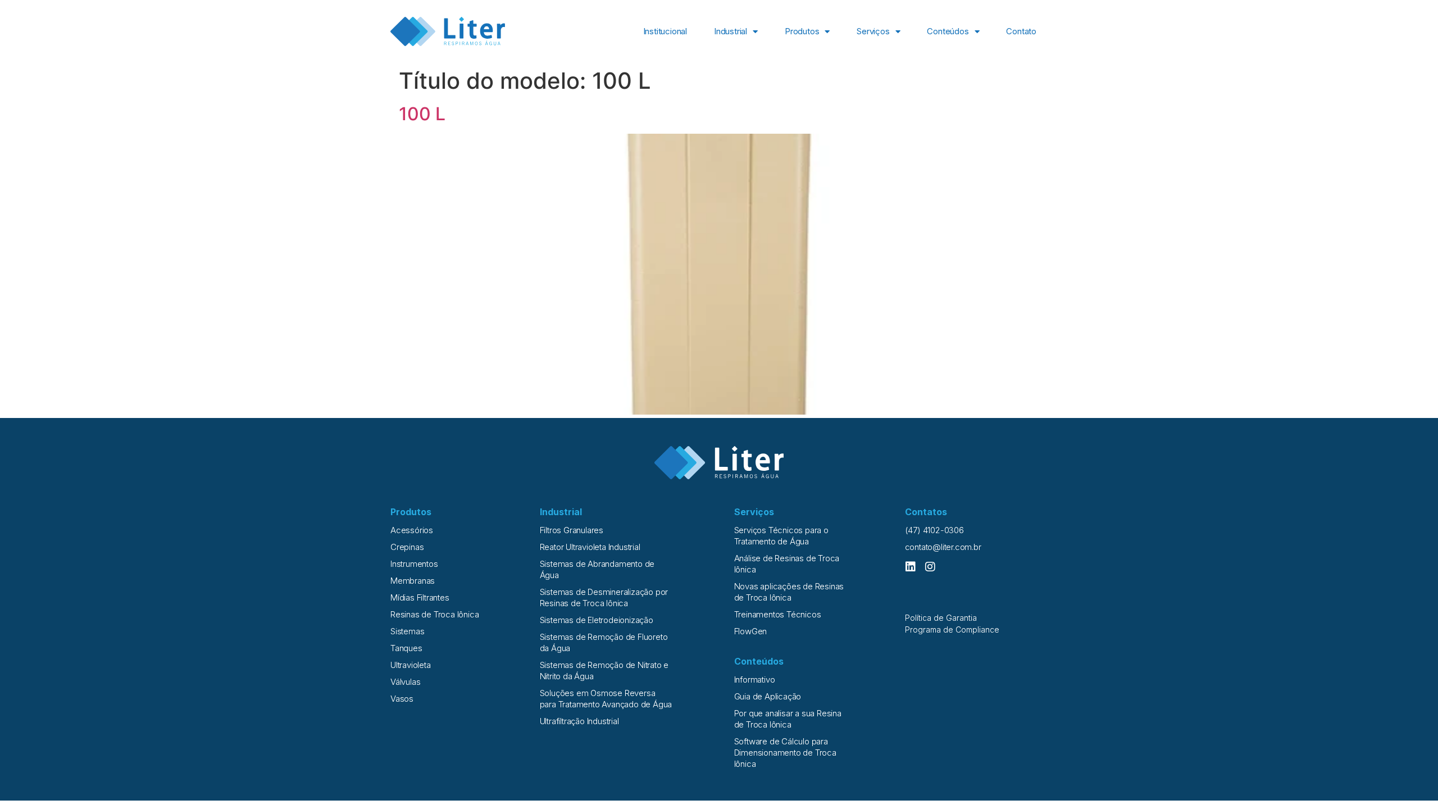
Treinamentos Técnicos (777, 614)
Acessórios (411, 530)
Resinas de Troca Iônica (434, 614)
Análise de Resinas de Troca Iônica (787, 564)
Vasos (401, 698)
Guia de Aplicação (768, 696)
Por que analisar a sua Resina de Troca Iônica (787, 719)
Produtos (802, 31)
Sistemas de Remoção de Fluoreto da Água (604, 642)
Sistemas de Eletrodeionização (596, 620)
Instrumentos (414, 563)
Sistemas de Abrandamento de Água (597, 569)
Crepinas (407, 547)
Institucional (665, 31)
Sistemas (407, 631)
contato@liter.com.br (943, 547)
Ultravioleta (410, 665)
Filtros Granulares (571, 530)
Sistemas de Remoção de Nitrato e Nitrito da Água (604, 670)
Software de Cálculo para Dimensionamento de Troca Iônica (785, 752)
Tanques (406, 648)
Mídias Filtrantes (419, 597)
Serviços (873, 31)
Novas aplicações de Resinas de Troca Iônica (789, 592)
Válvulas (405, 681)
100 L (422, 114)
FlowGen (750, 631)
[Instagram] (930, 566)
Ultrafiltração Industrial (579, 721)
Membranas (412, 580)
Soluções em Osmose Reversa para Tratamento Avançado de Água (606, 699)
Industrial (730, 31)
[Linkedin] (910, 566)
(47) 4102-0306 (934, 530)
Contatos (926, 511)
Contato (1021, 31)
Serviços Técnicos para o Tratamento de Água (781, 536)
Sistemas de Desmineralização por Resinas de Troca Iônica (604, 597)
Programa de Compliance (952, 629)
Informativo (754, 679)
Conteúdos (947, 31)
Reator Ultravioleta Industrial (590, 547)
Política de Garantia (941, 617)
